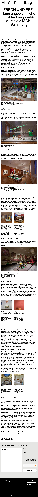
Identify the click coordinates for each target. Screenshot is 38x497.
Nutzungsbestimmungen (32, 480)
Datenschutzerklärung (31, 482)
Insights (13, 29)
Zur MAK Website (10, 485)
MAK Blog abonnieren (10, 481)
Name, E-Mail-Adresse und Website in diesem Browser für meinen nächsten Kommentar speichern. (30, 461)
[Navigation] (36, 2)
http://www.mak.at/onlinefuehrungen (10, 433)
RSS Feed (29, 484)
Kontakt (28, 483)
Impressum (29, 479)
